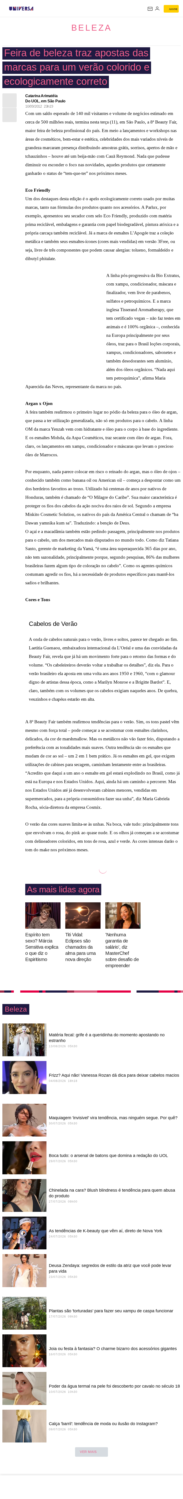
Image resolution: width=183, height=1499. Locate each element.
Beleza (91, 28)
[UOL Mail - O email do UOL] (150, 9)
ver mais (88, 1452)
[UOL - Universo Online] (36, 8)
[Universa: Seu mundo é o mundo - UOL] (21, 8)
